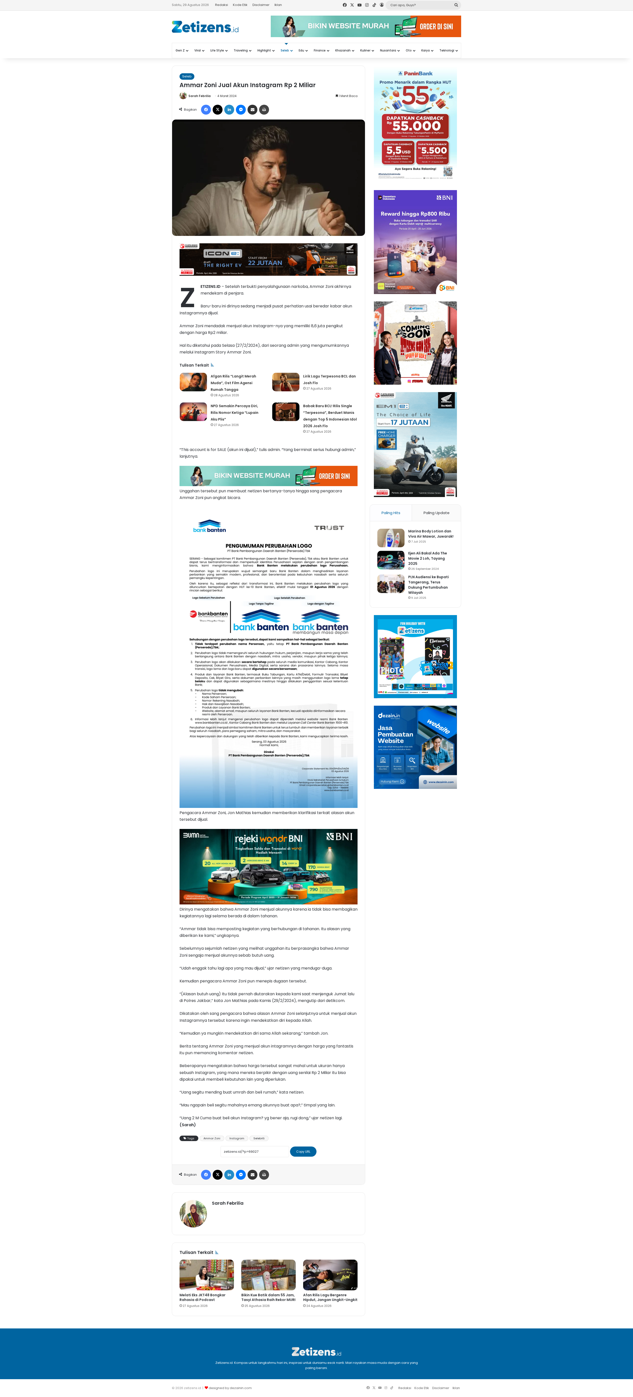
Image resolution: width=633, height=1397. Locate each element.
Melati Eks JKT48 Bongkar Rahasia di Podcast (203, 1297)
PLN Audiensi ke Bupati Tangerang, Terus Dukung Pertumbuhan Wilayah (428, 584)
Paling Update (437, 512)
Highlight (264, 50)
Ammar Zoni (211, 1138)
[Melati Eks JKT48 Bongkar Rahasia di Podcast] (207, 1275)
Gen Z (180, 50)
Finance (320, 50)
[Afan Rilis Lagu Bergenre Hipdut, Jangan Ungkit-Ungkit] (330, 1275)
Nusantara (388, 50)
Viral (197, 50)
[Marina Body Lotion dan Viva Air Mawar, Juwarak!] (391, 538)
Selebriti (259, 1138)
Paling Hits (391, 512)
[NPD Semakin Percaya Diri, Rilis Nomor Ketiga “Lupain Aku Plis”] (193, 411)
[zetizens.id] (205, 27)
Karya (425, 50)
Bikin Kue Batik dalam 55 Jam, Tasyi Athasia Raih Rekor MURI (268, 1297)
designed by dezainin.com (230, 1388)
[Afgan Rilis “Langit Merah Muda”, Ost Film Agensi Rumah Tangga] (193, 382)
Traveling (241, 50)
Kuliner (365, 50)
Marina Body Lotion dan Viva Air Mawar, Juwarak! (430, 534)
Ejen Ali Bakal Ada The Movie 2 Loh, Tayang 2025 (427, 558)
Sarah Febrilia (199, 96)
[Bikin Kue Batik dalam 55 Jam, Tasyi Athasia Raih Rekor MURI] (268, 1275)
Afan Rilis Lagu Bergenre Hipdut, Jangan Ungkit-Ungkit (330, 1297)
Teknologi (446, 50)
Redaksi (221, 4)
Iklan (278, 4)
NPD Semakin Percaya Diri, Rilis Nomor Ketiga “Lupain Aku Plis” (234, 412)
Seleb (285, 50)
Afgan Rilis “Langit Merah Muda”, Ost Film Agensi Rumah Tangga (233, 383)
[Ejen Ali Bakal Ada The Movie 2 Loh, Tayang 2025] (391, 560)
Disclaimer (261, 4)
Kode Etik (240, 4)
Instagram (236, 1138)
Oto (409, 50)
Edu (301, 50)
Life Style (217, 50)
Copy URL (303, 1151)
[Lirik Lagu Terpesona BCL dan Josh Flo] (285, 382)
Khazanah (343, 50)
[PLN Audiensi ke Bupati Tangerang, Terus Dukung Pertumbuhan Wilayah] (391, 583)
